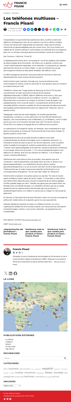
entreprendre (38, 369)
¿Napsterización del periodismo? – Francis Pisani (13, 231)
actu (6, 369)
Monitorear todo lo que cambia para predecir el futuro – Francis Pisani (34, 232)
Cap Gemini (9, 349)
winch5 (55, 377)
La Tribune (9, 339)
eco (32, 369)
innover (6, 373)
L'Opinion (9, 342)
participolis (40, 373)
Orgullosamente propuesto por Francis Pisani (19, 396)
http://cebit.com (15, 224)
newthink (30, 372)
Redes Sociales (54, 372)
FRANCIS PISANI (20, 4)
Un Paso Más (10, 347)
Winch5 (8, 344)
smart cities (19, 377)
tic (35, 377)
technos (15, 13)
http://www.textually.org (31, 220)
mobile (12, 373)
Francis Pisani (16, 28)
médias (19, 372)
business (13, 368)
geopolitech (57, 369)
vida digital (48, 377)
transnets (40, 377)
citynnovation (25, 369)
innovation (64, 369)
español (7, 13)
